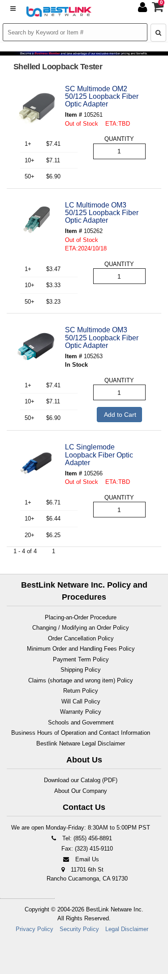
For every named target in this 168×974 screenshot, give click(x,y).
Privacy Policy (34, 929)
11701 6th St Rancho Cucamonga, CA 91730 (87, 874)
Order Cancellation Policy (81, 638)
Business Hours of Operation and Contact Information (80, 732)
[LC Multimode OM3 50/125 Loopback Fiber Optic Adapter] (35, 221)
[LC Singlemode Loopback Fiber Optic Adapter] (35, 463)
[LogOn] (143, 8)
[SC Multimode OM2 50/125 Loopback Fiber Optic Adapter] (35, 105)
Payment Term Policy (81, 659)
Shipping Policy (80, 669)
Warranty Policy (80, 711)
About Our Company (80, 791)
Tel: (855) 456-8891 (86, 838)
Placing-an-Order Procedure (80, 617)
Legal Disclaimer (126, 929)
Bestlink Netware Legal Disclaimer (80, 743)
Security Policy (79, 929)
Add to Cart (119, 414)
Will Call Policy (80, 701)
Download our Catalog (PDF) (80, 780)
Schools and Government (81, 722)
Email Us (86, 859)
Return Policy (80, 690)
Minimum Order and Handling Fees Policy (81, 648)
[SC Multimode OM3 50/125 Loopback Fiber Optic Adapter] (35, 346)
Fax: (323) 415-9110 (86, 848)
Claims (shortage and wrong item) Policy (80, 680)
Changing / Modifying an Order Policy (80, 627)
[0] (158, 8)
